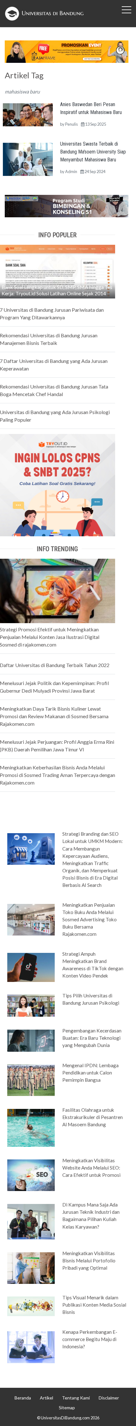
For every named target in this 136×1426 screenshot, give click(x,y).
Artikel (46, 1397)
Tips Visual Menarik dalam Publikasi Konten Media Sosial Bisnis (94, 1305)
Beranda (23, 1397)
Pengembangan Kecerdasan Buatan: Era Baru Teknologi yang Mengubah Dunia (91, 1038)
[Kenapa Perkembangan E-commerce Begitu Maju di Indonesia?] (31, 1346)
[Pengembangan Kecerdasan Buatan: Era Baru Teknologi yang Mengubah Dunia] (31, 1040)
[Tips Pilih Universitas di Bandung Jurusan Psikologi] (31, 1005)
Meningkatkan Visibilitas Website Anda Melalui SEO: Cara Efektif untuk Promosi (91, 1168)
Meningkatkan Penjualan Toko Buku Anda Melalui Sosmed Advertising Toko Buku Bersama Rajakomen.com (89, 919)
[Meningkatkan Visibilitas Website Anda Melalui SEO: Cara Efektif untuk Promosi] (31, 1174)
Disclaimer (109, 1397)
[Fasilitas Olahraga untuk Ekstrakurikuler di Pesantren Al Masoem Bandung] (31, 1127)
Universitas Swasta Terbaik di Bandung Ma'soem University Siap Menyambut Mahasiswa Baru (93, 152)
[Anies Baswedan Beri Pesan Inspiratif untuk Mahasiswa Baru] (28, 114)
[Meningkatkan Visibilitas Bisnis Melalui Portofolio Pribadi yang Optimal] (31, 1267)
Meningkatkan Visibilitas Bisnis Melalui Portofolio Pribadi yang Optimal (88, 1260)
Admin (71, 171)
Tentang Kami (76, 1397)
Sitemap (67, 1407)
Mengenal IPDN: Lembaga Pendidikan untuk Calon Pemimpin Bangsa (90, 1072)
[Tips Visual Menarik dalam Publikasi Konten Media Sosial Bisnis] (31, 1305)
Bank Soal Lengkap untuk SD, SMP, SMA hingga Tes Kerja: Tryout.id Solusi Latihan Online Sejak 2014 (57, 290)
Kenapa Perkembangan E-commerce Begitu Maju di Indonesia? (89, 1339)
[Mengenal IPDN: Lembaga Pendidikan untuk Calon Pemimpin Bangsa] (31, 1079)
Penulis (71, 124)
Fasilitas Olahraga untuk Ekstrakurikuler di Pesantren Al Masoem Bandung (92, 1117)
